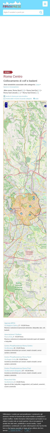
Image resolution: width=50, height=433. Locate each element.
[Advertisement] (25, 43)
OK (27, 430)
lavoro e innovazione (11, 87)
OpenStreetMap (33, 310)
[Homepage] (12, 4)
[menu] (45, 4)
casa (37, 84)
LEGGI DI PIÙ (15, 430)
